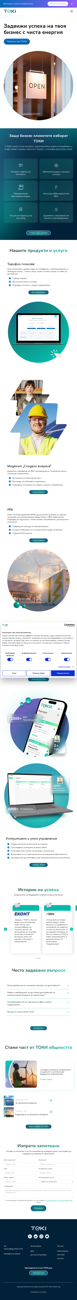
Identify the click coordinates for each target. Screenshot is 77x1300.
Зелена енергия (62, 1251)
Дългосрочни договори (38, 1255)
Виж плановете (38, 292)
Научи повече (38, 492)
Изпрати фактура (58, 4)
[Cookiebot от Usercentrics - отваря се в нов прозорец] (66, 625)
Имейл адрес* (9, 1177)
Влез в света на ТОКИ (38, 1126)
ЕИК (5, 1169)
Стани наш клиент (38, 233)
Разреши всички (63, 673)
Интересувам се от (46, 1177)
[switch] (29, 659)
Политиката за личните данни (58, 1200)
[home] (10, 11)
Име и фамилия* (10, 1160)
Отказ (14, 673)
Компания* (43, 1160)
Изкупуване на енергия (12, 1254)
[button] (71, 11)
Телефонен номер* (46, 1169)
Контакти (60, 1258)
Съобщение (8, 1186)
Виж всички (38, 1028)
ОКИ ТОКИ (61, 1255)
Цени (32, 1251)
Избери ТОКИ (39, 865)
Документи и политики (38, 1292)
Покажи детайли (64, 667)
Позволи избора (39, 673)
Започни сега (38, 1273)
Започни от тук (38, 679)
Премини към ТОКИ (17, 42)
